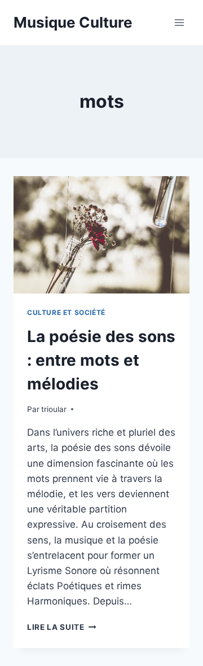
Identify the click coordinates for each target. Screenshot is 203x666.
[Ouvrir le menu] (179, 22)
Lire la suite (61, 627)
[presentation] (101, 234)
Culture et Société (66, 312)
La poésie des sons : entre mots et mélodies (101, 360)
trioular (54, 409)
